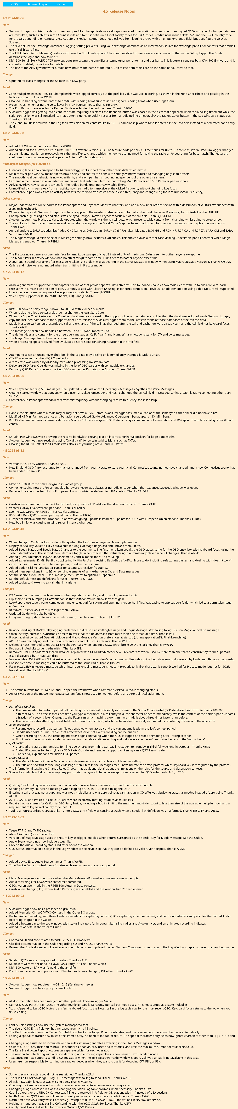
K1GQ (14, 4)
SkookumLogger (38, 4)
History (61, 4)
